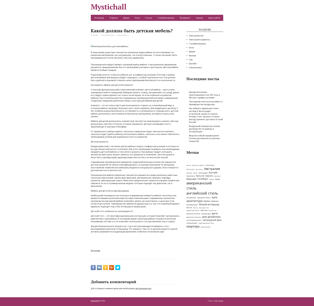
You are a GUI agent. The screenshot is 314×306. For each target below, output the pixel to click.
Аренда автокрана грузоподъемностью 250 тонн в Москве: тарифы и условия (204, 95)
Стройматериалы (165, 17)
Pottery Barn (190, 169)
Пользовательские (107, 35)
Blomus (188, 165)
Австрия (189, 173)
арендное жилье (204, 197)
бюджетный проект (192, 210)
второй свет (213, 210)
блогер (195, 208)
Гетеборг (202, 178)
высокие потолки (193, 214)
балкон (215, 201)
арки (214, 197)
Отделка (113, 17)
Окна (137, 17)
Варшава (191, 178)
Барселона (190, 176)
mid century (210, 165)
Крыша (199, 17)
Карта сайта (214, 17)
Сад (190, 59)
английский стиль (202, 193)
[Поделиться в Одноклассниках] (105, 267)
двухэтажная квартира (193, 217)
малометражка (205, 227)
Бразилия (217, 176)
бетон (189, 207)
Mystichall (108, 7)
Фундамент (185, 17)
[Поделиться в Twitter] (117, 267)
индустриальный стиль (206, 223)
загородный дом (212, 219)
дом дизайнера (211, 216)
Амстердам (203, 173)
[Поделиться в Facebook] (93, 267)
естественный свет (194, 220)
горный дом (206, 214)
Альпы (195, 173)
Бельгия (200, 175)
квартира (193, 226)
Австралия (212, 168)
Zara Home (199, 169)
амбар (217, 179)
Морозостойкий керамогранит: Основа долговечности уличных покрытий (204, 138)
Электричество (196, 35)
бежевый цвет (192, 205)
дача (215, 213)
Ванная (192, 55)
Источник (95, 250)
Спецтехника (195, 67)
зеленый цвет (191, 223)
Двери (126, 17)
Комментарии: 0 (123, 35)
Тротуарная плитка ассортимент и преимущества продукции (205, 103)
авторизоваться (143, 288)
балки (207, 201)
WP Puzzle (219, 301)
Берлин (209, 175)
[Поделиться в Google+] (111, 267)
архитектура (194, 201)
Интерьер (99, 17)
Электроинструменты (199, 39)
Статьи (148, 17)
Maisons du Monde (198, 165)
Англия (213, 172)
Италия (211, 179)
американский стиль (199, 186)
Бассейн (192, 63)
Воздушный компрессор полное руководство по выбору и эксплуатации (204, 129)
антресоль (191, 197)
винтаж (204, 210)
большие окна (204, 208)
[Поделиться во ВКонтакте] (99, 267)
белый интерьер (209, 204)
